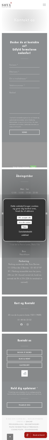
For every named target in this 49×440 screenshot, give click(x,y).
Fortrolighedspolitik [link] (25, 231)
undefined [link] (25, 235)
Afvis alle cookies (25, 222)
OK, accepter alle (24, 218)
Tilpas (24, 227)
